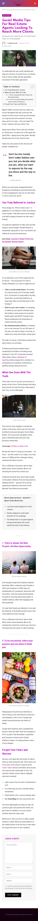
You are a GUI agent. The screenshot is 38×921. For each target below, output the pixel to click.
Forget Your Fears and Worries (16, 104)
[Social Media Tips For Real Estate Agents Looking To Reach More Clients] (19, 58)
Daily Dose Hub (12, 43)
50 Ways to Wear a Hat (19, 446)
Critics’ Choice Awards (10, 768)
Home (4, 10)
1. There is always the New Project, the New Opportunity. (20, 96)
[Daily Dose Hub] (19, 3)
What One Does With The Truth (15, 92)
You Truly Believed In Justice (15, 90)
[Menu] (3, 3)
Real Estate (6, 15)
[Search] (35, 3)
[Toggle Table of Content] (31, 87)
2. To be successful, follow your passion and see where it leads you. (20, 100)
